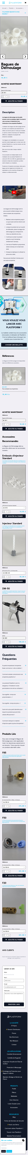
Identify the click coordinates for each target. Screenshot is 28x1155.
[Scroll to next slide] (25, 56)
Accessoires (19, 8)
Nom (5, 977)
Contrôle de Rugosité (14, 1058)
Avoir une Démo (14, 1125)
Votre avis (7, 990)
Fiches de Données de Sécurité (14, 1121)
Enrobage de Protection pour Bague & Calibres (12, 1072)
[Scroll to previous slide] (2, 56)
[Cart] (25, 3)
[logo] (15, 3)
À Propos (14, 1026)
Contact (14, 1045)
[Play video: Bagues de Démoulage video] (14, 192)
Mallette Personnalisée (14, 1136)
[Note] (9, 975)
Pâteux (14, 1092)
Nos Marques (14, 1041)
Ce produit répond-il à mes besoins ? (10, 13)
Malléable (14, 1096)
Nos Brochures (14, 1037)
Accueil (4, 8)
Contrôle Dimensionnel (14, 1054)
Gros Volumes (14, 1100)
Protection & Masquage (14, 1067)
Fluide (14, 1089)
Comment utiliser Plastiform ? (14, 1128)
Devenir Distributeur (14, 1029)
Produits (11, 8)
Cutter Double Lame (14, 1104)
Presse (14, 1033)
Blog (14, 1117)
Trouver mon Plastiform (14, 1132)
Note (5, 972)
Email (6, 984)
